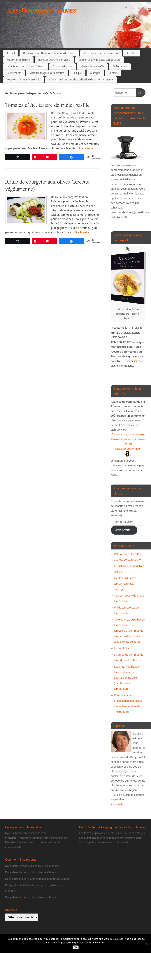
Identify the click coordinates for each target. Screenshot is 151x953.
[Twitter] (132, 8)
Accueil (11, 53)
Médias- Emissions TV (92, 66)
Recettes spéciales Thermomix (101, 53)
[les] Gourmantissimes (41, 10)
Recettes (131, 53)
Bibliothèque (120, 66)
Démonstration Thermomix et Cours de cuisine (49, 53)
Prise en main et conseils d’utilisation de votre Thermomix (81, 79)
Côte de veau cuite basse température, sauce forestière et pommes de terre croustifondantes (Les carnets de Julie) (129, 630)
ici (135, 361)
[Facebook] (126, 8)
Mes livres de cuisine (18, 59)
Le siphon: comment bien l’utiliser (25, 66)
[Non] (146, 943)
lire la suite (87, 148)
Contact (113, 73)
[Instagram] (145, 8)
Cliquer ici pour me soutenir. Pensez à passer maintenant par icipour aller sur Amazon (128, 441)
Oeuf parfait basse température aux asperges (125, 583)
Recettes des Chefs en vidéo (54, 59)
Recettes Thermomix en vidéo (24, 79)
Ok (75, 947)
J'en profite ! (123, 530)
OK (139, 92)
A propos (95, 73)
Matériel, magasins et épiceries (46, 73)
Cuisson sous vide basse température (99, 59)
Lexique (77, 73)
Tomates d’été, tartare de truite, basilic (47, 104)
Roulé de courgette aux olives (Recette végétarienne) (47, 185)
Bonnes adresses (62, 66)
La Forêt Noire (122, 648)
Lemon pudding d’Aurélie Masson (39, 865)
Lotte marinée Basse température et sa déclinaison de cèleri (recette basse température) (126, 677)
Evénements (14, 73)
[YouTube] (139, 8)
